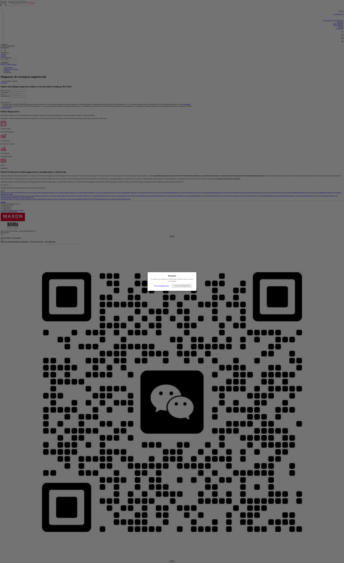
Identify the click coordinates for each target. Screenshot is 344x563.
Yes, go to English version (161, 286)
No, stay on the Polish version (182, 286)
